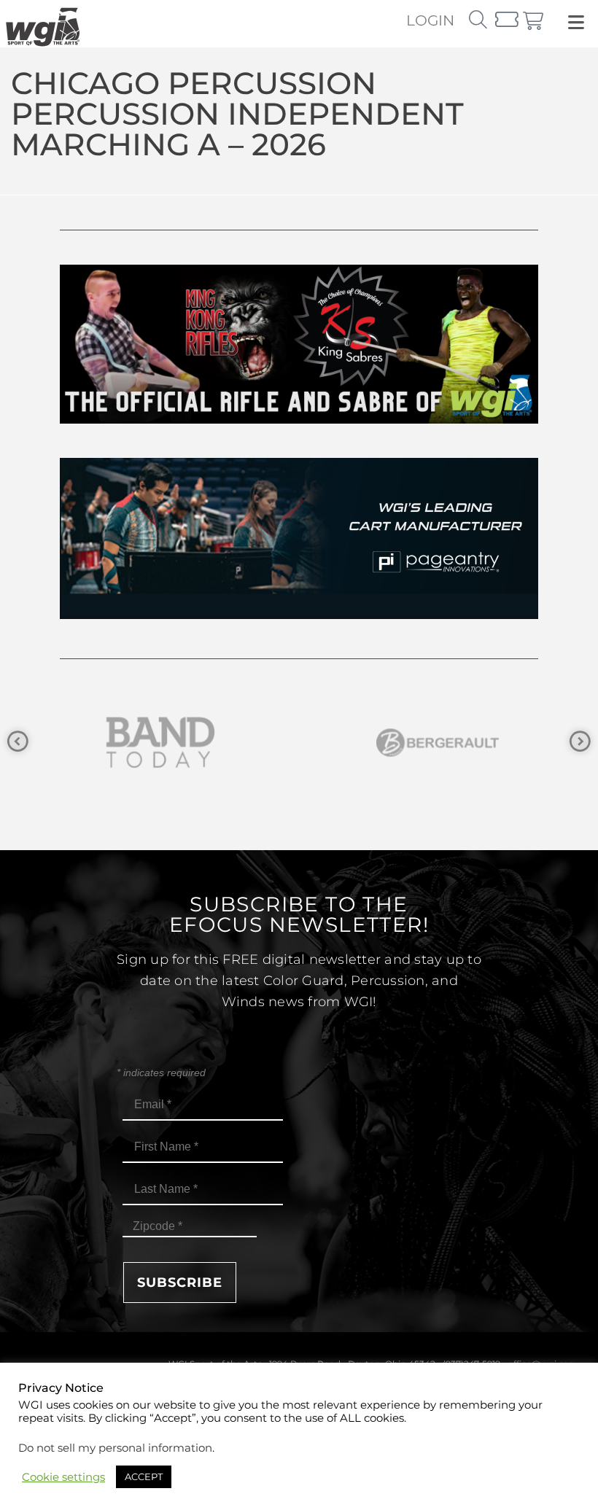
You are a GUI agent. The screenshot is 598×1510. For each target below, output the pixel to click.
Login (430, 20)
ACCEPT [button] (144, 1476)
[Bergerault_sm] (270, 743)
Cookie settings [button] (63, 1477)
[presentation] (17, 741)
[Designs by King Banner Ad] (299, 420)
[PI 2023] (299, 615)
